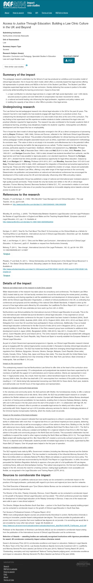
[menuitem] (7, 13)
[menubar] (36, 13)
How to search (18, 13)
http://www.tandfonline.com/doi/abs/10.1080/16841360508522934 (28, 222)
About (7, 13)
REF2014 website (10, 569)
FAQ (5, 574)
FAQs (29, 13)
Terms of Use (47, 13)
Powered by (83, 562)
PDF (70, 60)
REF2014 (21, 5)
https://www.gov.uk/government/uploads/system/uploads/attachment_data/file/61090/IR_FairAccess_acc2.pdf (44, 525)
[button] (26, 65)
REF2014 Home (62, 13)
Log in (87, 12)
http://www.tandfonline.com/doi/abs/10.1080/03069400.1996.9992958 (39, 204)
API (36, 13)
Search (6, 566)
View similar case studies (14, 66)
